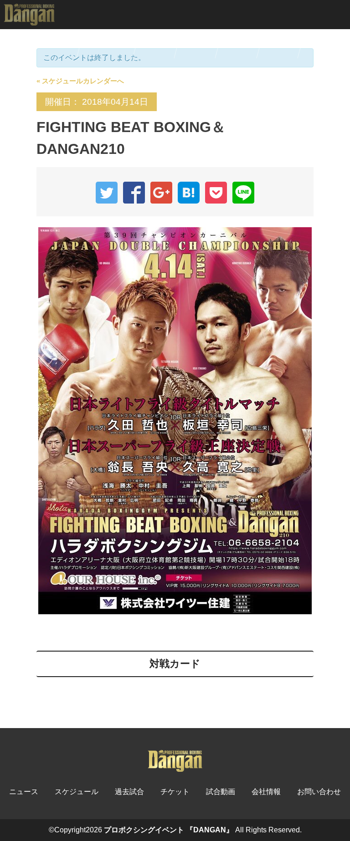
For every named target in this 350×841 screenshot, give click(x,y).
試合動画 (240, 43)
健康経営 (281, 43)
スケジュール (109, 43)
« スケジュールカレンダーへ (80, 81)
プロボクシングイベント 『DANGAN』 (168, 830)
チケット (157, 43)
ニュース (60, 43)
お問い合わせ (319, 791)
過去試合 (198, 43)
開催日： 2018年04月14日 (96, 102)
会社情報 (266, 791)
